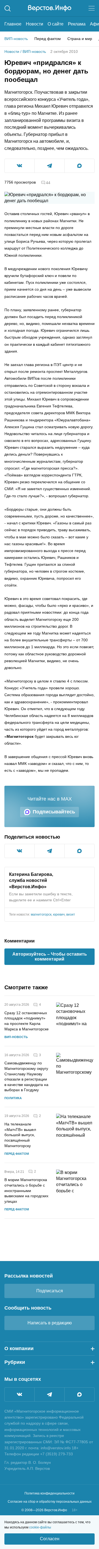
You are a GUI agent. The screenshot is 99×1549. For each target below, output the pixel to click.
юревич (59, 914)
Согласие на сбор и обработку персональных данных (50, 1502)
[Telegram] (49, 1394)
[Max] (79, 1394)
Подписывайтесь (54, 811)
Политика (13, 1098)
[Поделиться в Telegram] (49, 166)
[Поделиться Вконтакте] (19, 166)
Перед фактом (47, 38)
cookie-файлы (40, 1527)
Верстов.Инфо (28, 886)
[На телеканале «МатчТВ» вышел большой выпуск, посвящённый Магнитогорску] (75, 1135)
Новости (34, 24)
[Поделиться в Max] (79, 166)
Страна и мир (79, 38)
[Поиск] (7, 8)
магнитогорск (41, 914)
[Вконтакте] (19, 1394)
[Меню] (92, 8)
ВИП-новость (16, 38)
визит (70, 914)
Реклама (77, 24)
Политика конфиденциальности (49, 1493)
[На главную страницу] (49, 8)
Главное (12, 24)
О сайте (56, 24)
